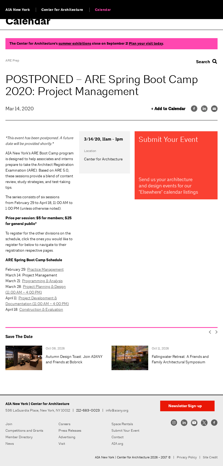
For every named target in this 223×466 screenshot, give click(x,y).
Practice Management (45, 269)
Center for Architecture (62, 9)
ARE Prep (12, 60)
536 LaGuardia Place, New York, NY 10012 (37, 410)
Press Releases (69, 430)
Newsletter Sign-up (185, 406)
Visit (61, 443)
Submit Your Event (125, 430)
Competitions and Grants (24, 430)
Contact (117, 437)
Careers (64, 424)
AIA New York (17, 9)
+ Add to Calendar (168, 109)
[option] (58, 358)
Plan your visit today (146, 43)
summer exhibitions (74, 43)
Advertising (66, 437)
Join (8, 424)
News (9, 443)
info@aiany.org (117, 410)
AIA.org (117, 443)
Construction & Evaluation (41, 309)
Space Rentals (122, 424)
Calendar (103, 9)
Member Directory (19, 437)
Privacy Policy (187, 457)
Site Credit (210, 457)
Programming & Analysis (42, 280)
